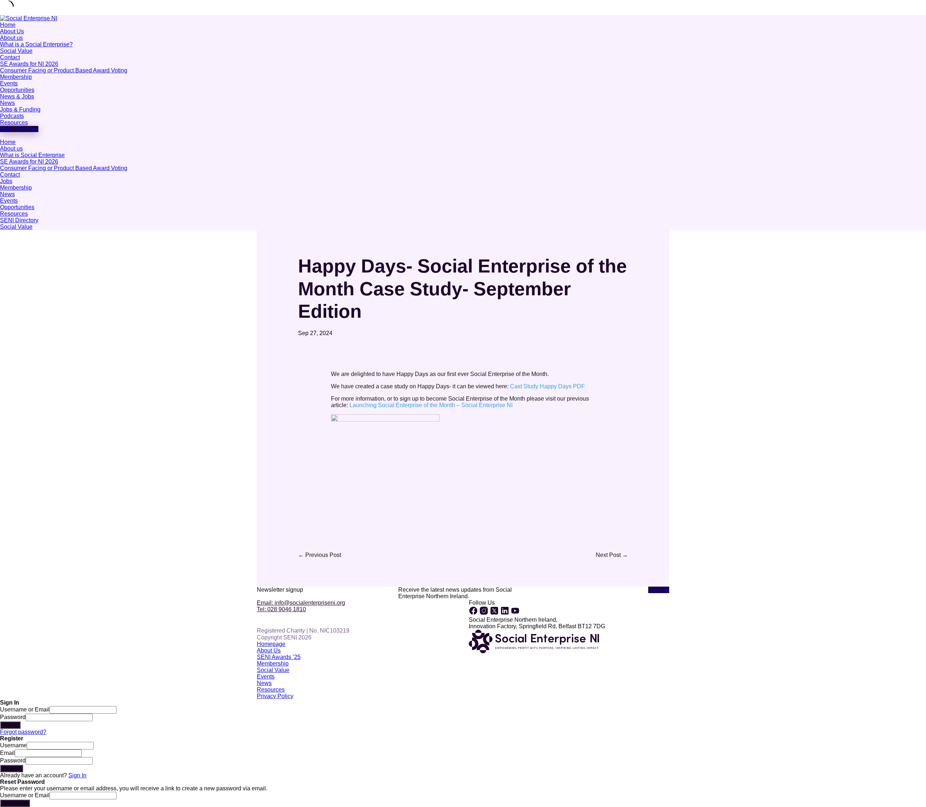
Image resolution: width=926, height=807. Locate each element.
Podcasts (12, 116)
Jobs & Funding (20, 109)
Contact (10, 57)
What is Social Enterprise (32, 155)
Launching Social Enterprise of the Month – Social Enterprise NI (431, 405)
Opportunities (17, 90)
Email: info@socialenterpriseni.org (301, 603)
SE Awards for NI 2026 (29, 64)
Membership (16, 77)
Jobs (6, 181)
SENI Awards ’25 (279, 657)
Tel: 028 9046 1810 (281, 609)
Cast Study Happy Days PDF (547, 386)
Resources (14, 122)
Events (9, 83)
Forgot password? (23, 732)
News (7, 103)
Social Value (16, 51)
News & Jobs (17, 96)
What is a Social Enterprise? (36, 44)
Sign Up (658, 590)
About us (11, 38)
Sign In (77, 775)
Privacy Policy (275, 696)
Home (8, 25)
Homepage (271, 644)
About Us (12, 31)
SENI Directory (19, 220)
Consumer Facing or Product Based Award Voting (63, 70)
